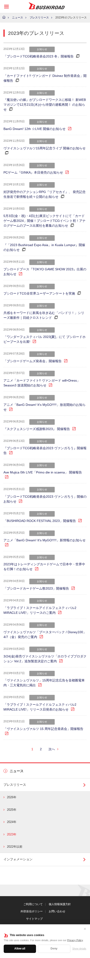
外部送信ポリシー (32, 911)
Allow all (19, 948)
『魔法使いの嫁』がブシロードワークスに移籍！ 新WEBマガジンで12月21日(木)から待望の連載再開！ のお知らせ (44, 104)
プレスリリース (39, 17)
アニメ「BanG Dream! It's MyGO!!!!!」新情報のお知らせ (44, 540)
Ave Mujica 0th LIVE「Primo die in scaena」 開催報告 (42, 472)
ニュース (17, 17)
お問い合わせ (57, 911)
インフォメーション (18, 859)
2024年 (11, 822)
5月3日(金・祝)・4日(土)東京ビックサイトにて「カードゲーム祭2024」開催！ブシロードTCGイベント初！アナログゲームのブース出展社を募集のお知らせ (44, 220)
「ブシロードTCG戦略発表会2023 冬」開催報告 (38, 56)
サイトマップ (34, 918)
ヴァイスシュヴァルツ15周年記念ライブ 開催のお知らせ (44, 148)
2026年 (11, 797)
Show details (79, 948)
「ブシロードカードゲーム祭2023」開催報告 (36, 588)
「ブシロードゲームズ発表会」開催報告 (32, 361)
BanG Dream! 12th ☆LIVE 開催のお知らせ (34, 129)
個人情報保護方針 (60, 904)
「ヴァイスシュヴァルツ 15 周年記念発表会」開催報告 (43, 729)
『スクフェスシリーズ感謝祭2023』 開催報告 (36, 429)
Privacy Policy (75, 940)
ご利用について (33, 904)
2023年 (11, 834)
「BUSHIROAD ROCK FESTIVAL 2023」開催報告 (39, 521)
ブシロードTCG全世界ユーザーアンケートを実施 (39, 293)
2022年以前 (14, 846)
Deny (54, 948)
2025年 (11, 809)
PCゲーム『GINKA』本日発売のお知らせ (33, 172)
